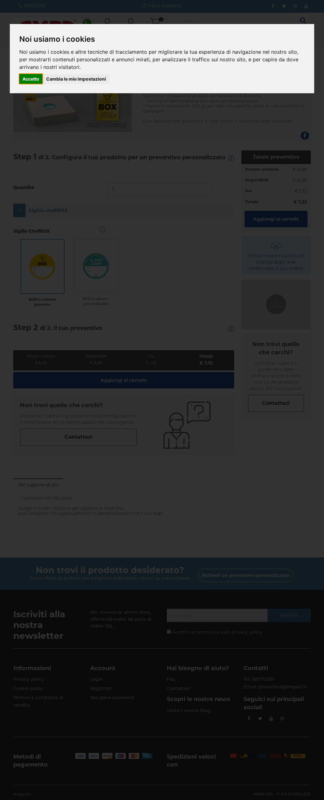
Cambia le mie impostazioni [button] (76, 79)
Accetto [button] (30, 79)
